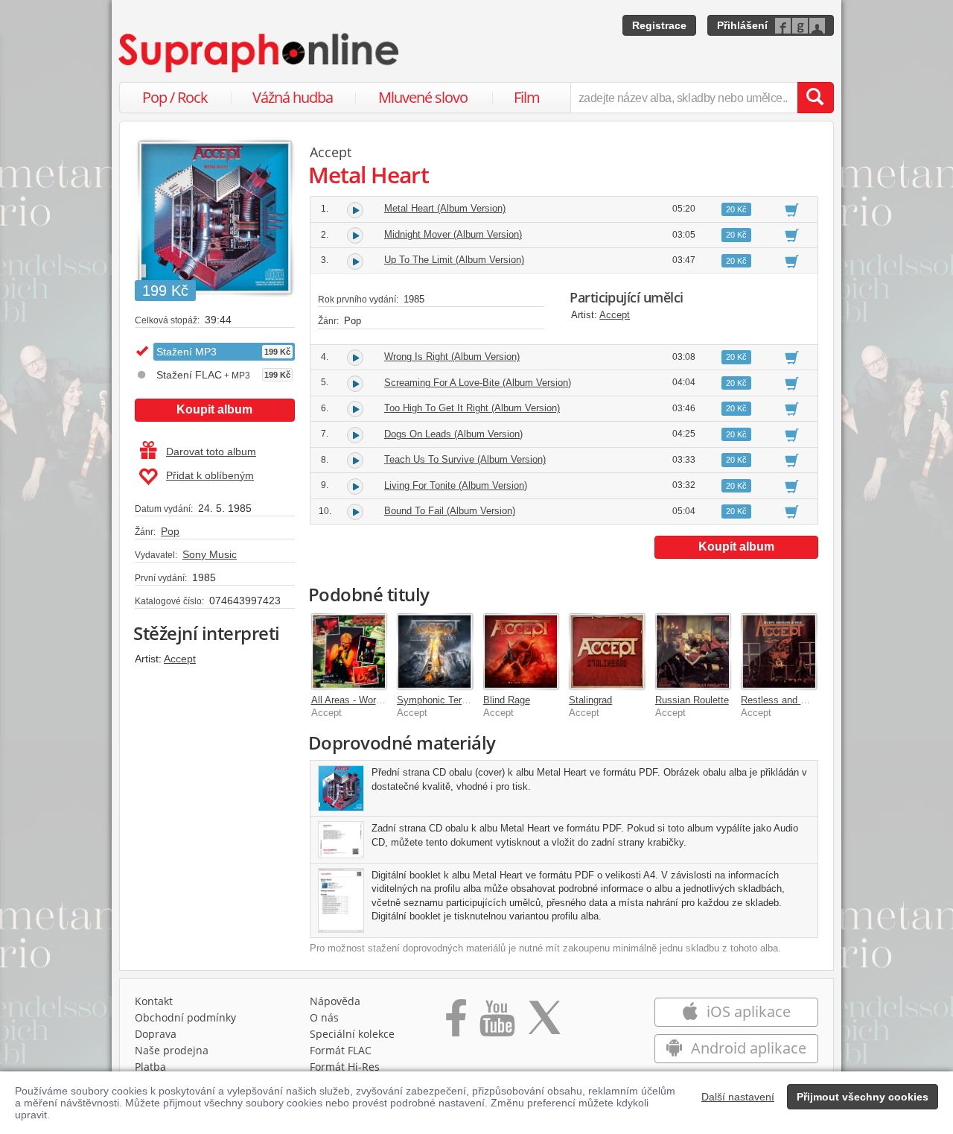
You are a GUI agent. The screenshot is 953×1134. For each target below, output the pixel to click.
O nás (324, 1017)
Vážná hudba (292, 97)
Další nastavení (737, 1097)
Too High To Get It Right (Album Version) (472, 408)
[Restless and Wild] (778, 651)
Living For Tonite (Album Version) (455, 485)
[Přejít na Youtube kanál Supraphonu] (496, 1023)
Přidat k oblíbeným (210, 475)
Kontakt (154, 1001)
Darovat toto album (211, 451)
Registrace (659, 25)
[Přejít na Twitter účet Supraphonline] (544, 1023)
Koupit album (214, 409)
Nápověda (335, 1001)
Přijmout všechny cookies (862, 1097)
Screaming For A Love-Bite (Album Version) (477, 382)
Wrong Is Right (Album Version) (452, 356)
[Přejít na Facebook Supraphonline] (456, 1023)
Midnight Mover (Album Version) (453, 234)
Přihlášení (742, 25)
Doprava (155, 1034)
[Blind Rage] (521, 651)
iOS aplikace (747, 1011)
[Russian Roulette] (693, 651)
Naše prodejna (171, 1050)
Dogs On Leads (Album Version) (453, 434)
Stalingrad (590, 700)
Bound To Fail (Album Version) (449, 510)
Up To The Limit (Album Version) (454, 259)
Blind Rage (506, 700)
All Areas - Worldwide (357, 700)
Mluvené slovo (423, 97)
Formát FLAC (341, 1050)
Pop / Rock (175, 97)
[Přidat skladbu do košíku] (791, 209)
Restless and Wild (780, 700)
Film (527, 97)
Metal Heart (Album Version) (445, 208)
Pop (170, 531)
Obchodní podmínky (185, 1017)
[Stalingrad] (606, 651)
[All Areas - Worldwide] (349, 651)
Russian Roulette (692, 700)
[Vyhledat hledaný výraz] (815, 97)
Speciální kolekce (352, 1034)
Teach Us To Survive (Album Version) (465, 459)
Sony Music (209, 554)
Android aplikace (746, 1048)
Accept (180, 659)
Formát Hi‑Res (345, 1066)
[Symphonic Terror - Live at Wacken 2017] (434, 651)
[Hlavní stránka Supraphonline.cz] (260, 53)
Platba (150, 1066)
